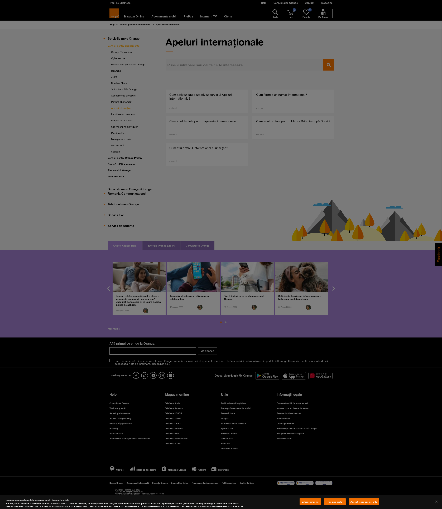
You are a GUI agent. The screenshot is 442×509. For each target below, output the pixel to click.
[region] (221, 502)
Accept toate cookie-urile (363, 501)
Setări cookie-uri (310, 501)
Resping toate (335, 501)
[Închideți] (436, 501)
